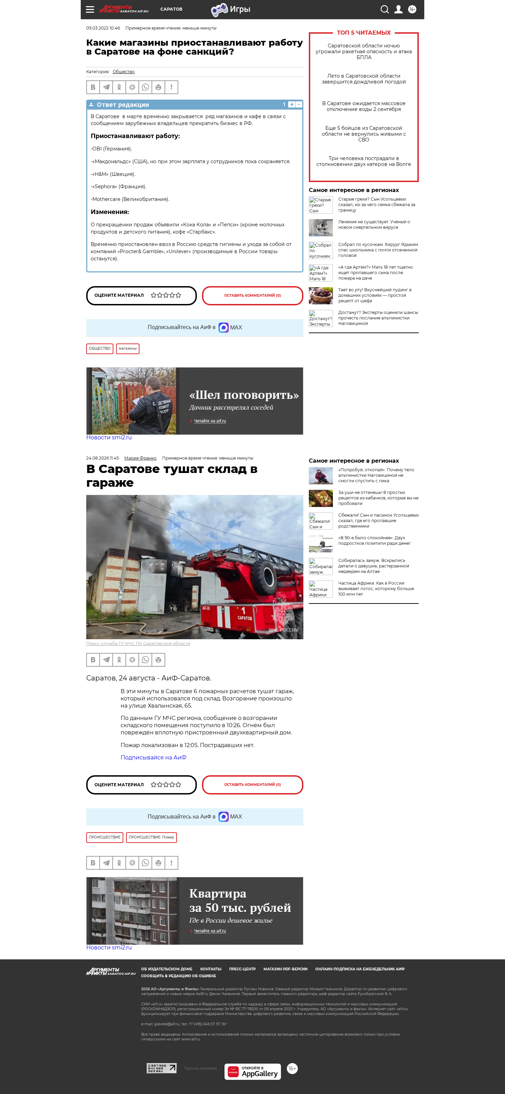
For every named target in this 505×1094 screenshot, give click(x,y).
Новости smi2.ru (109, 437)
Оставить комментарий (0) (252, 295)
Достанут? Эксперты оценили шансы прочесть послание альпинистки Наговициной (378, 318)
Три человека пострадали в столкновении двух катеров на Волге (363, 161)
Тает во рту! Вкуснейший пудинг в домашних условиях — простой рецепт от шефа (375, 295)
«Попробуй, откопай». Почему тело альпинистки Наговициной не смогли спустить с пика (376, 475)
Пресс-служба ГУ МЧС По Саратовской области (138, 643)
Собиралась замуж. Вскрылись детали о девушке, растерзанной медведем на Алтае (373, 566)
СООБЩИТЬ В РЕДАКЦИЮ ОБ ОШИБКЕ (178, 976)
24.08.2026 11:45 (102, 458)
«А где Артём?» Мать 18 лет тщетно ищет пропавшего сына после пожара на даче (375, 272)
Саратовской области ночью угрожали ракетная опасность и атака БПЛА (364, 51)
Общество (124, 71)
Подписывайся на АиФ (154, 757)
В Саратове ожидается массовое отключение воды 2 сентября (364, 106)
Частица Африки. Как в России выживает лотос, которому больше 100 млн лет (376, 588)
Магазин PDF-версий (285, 969)
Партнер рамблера (200, 1068)
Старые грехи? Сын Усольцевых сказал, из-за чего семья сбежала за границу (376, 204)
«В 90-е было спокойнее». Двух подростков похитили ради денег (374, 540)
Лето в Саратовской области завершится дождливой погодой (364, 79)
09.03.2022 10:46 (103, 28)
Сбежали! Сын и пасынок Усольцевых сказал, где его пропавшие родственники (378, 520)
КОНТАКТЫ (210, 969)
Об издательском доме (166, 969)
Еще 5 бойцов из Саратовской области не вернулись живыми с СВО (364, 134)
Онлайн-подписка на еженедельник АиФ (360, 969)
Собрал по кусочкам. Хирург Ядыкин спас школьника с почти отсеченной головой (378, 250)
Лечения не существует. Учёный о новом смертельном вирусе (374, 224)
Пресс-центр (242, 969)
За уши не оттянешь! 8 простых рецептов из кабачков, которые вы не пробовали (378, 498)
